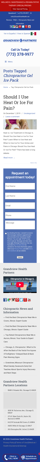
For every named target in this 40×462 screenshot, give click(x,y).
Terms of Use (21, 442)
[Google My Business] (13, 27)
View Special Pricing (20, 9)
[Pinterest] (20, 27)
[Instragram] (17, 27)
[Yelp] (26, 27)
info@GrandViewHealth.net (20, 16)
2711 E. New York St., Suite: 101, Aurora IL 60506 (19, 417)
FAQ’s (15, 20)
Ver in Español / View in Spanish (17, 33)
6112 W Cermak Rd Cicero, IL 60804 (21, 422)
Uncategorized (29, 113)
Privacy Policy (18, 249)
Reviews (9, 20)
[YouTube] (29, 27)
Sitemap (22, 446)
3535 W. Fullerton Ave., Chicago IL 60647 (21, 411)
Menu (10, 62)
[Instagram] (13, 301)
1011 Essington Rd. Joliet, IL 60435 (21, 429)
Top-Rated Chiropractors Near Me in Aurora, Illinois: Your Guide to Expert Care (19, 338)
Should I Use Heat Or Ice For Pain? (18, 102)
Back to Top (34, 162)
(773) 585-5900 (20, 245)
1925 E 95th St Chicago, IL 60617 (20, 426)
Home (5, 87)
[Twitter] (23, 27)
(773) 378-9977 (24, 13)
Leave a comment (12, 117)
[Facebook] (10, 27)
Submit (20, 257)
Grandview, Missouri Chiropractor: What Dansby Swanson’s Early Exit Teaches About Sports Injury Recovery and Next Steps (19, 367)
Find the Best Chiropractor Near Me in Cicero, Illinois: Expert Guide (20, 319)
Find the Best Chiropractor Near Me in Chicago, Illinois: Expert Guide (20, 328)
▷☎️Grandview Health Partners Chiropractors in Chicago (20, 39)
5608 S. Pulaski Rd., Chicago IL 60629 (22, 390)
